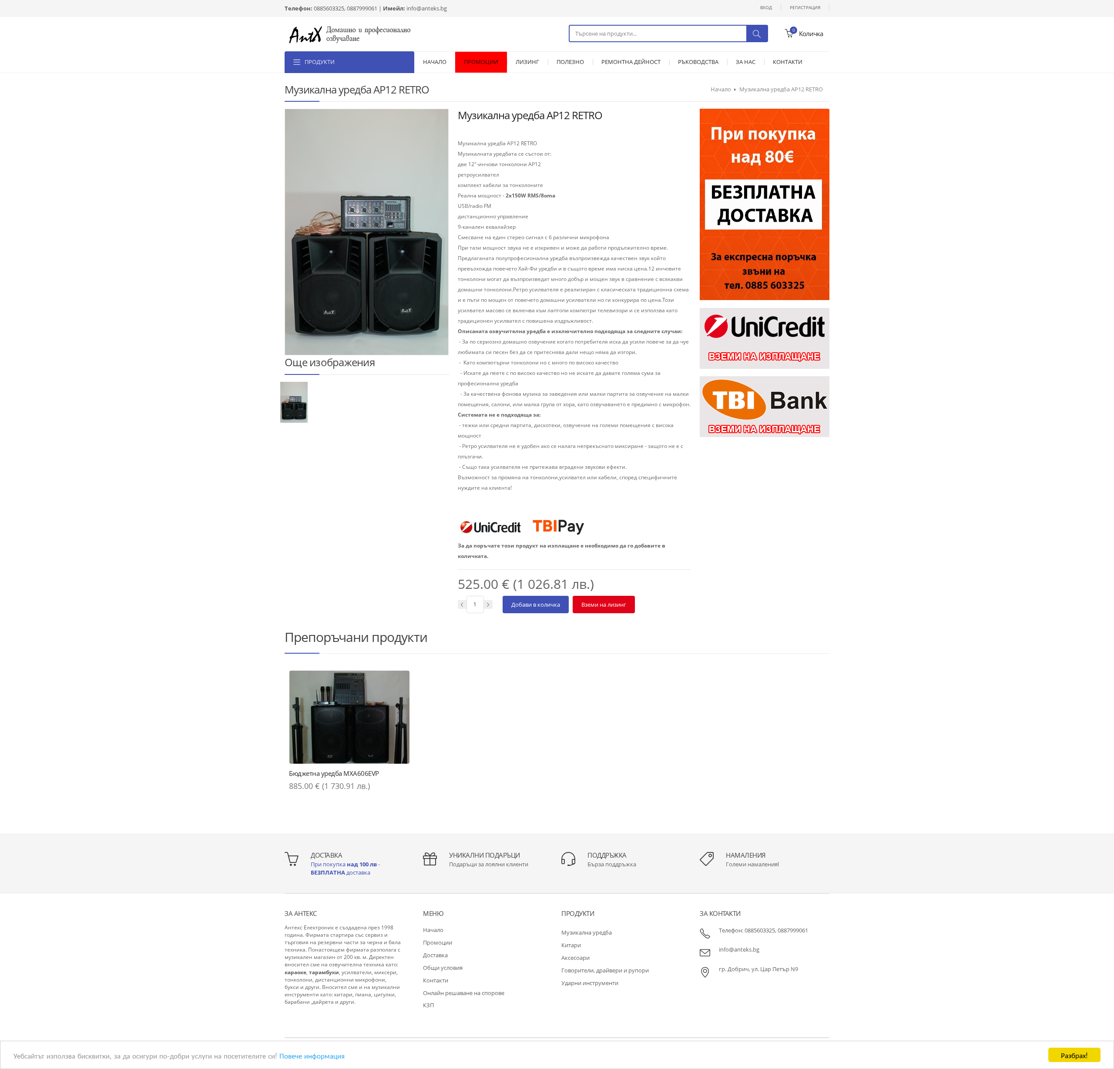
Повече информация (312, 1055)
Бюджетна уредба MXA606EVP (334, 773)
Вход (766, 7)
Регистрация (805, 7)
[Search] (756, 33)
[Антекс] (350, 33)
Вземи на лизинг (603, 604)
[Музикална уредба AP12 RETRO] (294, 401)
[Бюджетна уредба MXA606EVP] (349, 717)
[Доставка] (764, 203)
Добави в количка (535, 604)
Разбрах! (1074, 1054)
